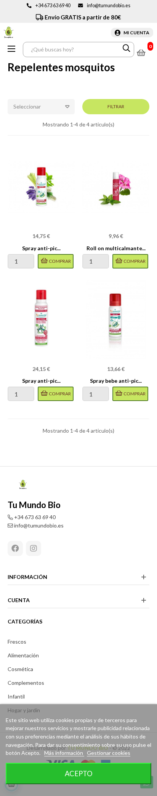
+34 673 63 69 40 (52, 5)
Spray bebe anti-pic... (116, 380)
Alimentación (23, 655)
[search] (126, 49)
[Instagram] (33, 548)
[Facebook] (15, 548)
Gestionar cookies (108, 753)
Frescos (17, 641)
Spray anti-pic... (41, 248)
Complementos (26, 682)
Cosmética (20, 669)
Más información (64, 753)
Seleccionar (27, 106)
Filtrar (115, 106)
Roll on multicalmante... (116, 248)
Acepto (79, 773)
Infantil (16, 696)
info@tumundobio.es (108, 5)
